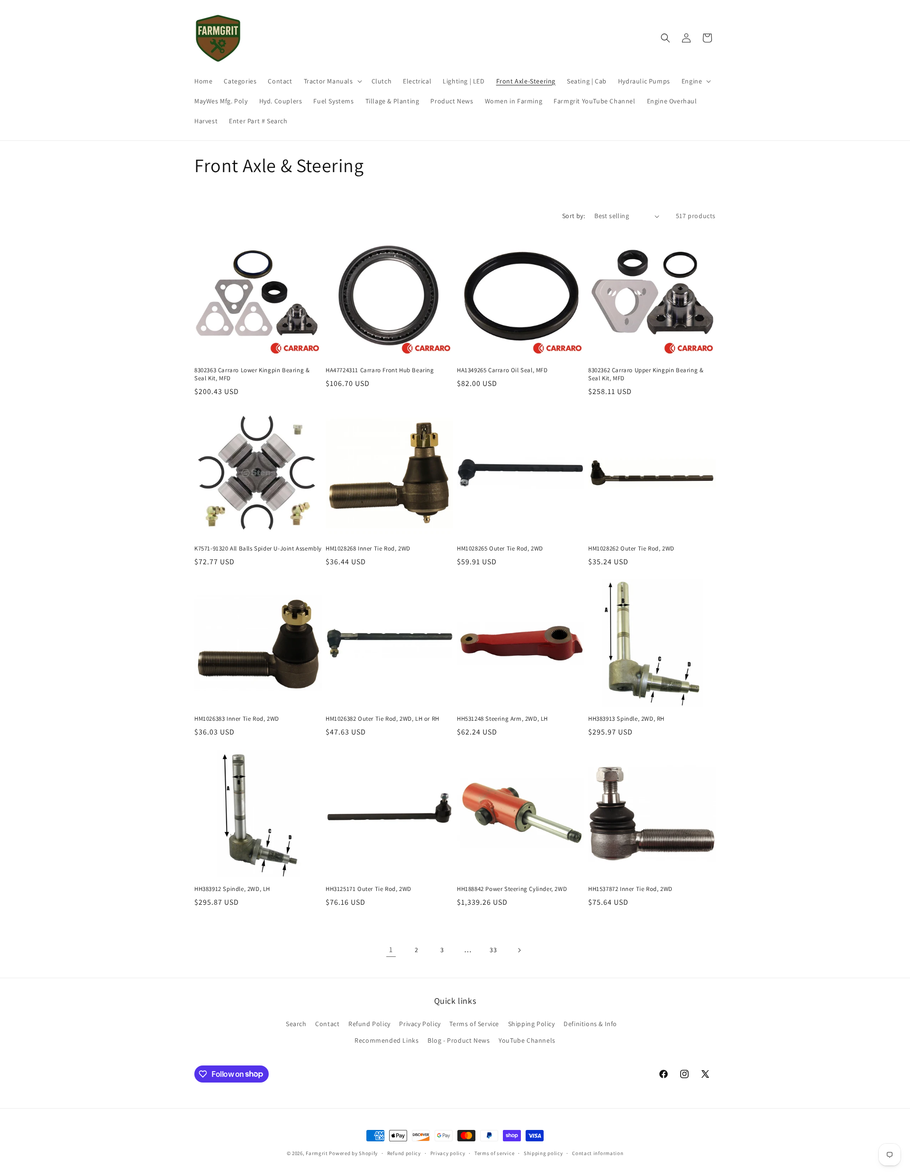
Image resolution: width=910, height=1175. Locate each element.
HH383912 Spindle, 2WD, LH (232, 889)
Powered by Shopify (353, 1153)
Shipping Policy (531, 1023)
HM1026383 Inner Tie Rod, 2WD (236, 719)
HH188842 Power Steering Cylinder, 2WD (512, 889)
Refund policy (404, 1152)
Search (296, 1023)
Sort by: (573, 215)
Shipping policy (543, 1152)
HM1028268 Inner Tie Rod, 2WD (368, 548)
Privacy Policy (419, 1023)
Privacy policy (447, 1152)
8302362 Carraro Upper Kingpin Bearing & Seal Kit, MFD (645, 374)
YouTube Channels (527, 1040)
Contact (327, 1023)
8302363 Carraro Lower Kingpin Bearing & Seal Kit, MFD (251, 374)
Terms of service (494, 1152)
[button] (332, 81)
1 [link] (391, 950)
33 (493, 950)
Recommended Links (387, 1040)
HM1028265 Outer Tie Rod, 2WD (500, 548)
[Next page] (519, 950)
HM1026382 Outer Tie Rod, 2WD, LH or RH (382, 719)
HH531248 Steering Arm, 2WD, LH (502, 719)
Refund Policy (369, 1023)
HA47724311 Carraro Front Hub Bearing (380, 370)
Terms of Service (474, 1023)
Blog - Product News (459, 1040)
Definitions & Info (590, 1023)
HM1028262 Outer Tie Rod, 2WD (631, 548)
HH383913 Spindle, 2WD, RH (626, 719)
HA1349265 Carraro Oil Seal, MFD (502, 370)
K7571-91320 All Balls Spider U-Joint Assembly (258, 548)
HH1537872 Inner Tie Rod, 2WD (630, 889)
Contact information (597, 1152)
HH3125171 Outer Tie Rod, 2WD (368, 889)
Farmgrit (317, 1153)
